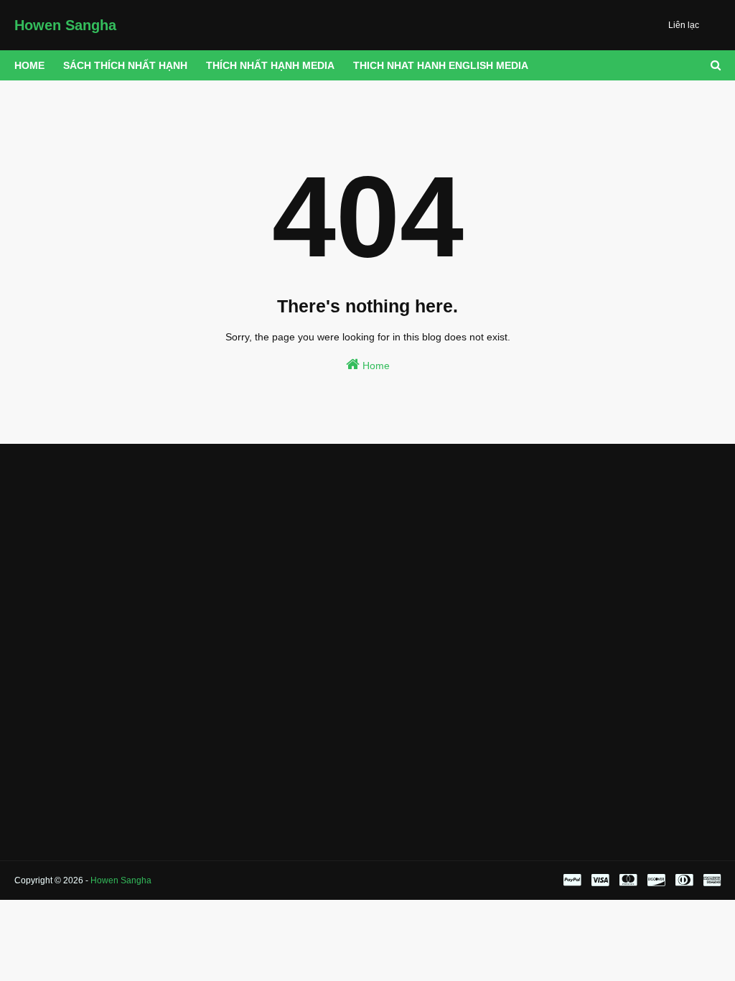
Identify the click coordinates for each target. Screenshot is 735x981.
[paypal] (572, 880)
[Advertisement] (124, 551)
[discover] (656, 880)
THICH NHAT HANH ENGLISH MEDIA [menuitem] (440, 65)
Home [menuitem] (29, 65)
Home (375, 365)
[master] (628, 880)
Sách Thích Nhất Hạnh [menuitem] (125, 65)
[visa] (600, 880)
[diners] (684, 880)
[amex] (710, 880)
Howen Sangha (65, 25)
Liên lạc (683, 25)
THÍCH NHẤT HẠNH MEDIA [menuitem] (270, 65)
